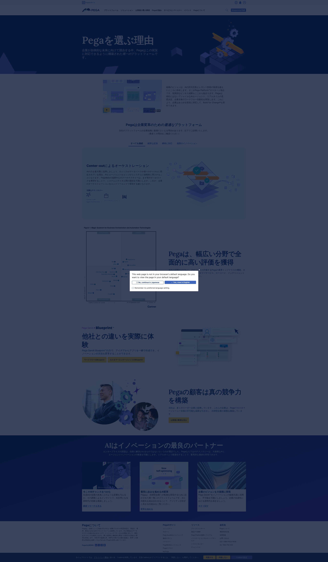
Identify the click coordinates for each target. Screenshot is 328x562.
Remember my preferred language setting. (152, 288)
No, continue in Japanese (148, 282)
